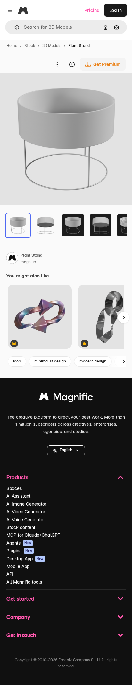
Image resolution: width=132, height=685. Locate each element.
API (9, 574)
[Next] (123, 361)
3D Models (51, 45)
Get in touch (21, 635)
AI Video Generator (25, 512)
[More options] (57, 64)
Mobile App (17, 566)
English (66, 450)
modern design (92, 361)
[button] (66, 450)
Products (17, 477)
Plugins (19, 551)
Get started (20, 598)
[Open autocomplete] (14, 27)
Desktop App (25, 559)
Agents (18, 543)
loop (17, 361)
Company (18, 616)
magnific (28, 262)
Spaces (14, 488)
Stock (29, 45)
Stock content (20, 527)
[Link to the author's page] (12, 259)
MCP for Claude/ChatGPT (33, 535)
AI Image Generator (26, 504)
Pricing (92, 10)
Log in (115, 10)
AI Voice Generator (25, 520)
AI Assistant (18, 496)
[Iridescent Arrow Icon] (40, 317)
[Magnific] (66, 398)
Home (11, 45)
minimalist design (50, 361)
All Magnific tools (24, 582)
